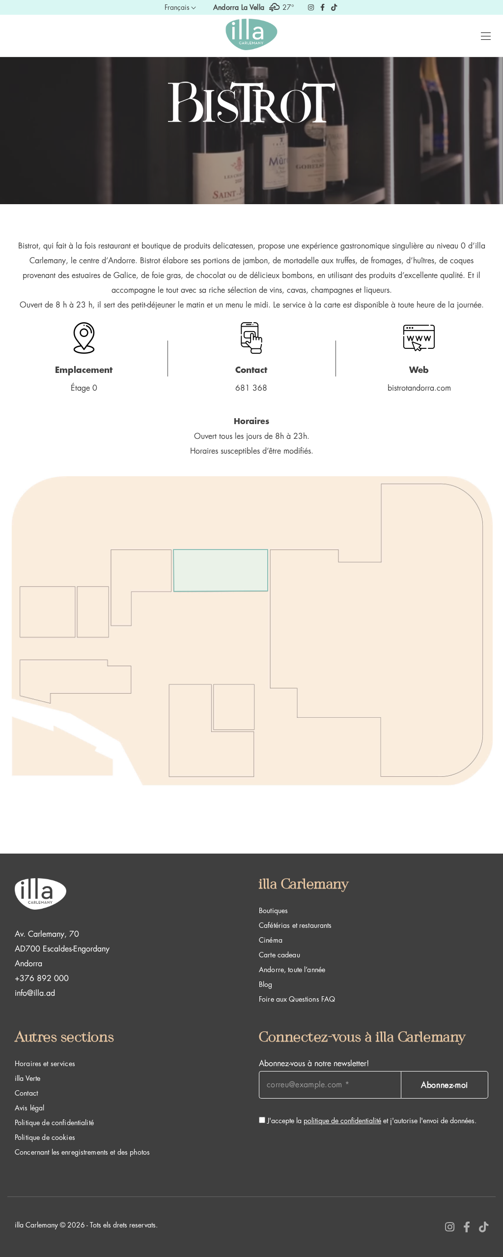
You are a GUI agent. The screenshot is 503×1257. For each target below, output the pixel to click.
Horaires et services (45, 1063)
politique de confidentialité (342, 1120)
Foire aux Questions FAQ (297, 999)
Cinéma (270, 940)
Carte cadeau (279, 954)
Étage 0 (84, 388)
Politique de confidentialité (54, 1122)
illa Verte (27, 1078)
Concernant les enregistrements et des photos (82, 1152)
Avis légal (29, 1107)
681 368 (251, 388)
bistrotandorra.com (419, 388)
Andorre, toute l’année (292, 969)
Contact (26, 1093)
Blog (266, 984)
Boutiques (273, 910)
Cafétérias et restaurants (295, 925)
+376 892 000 (42, 978)
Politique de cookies (45, 1137)
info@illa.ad (35, 993)
